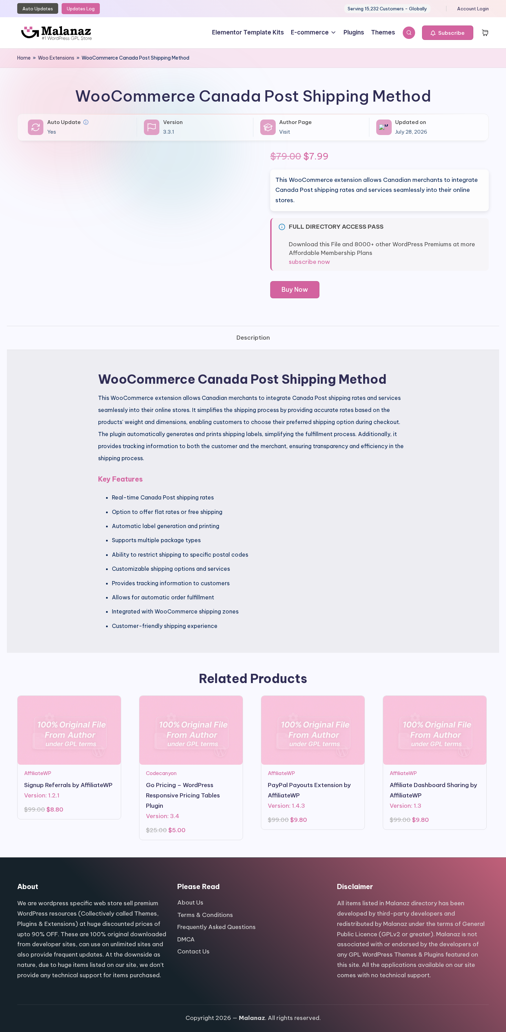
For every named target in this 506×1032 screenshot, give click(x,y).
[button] (447, 32)
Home (24, 58)
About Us (190, 902)
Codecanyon (161, 773)
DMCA (186, 939)
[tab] (253, 338)
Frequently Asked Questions (216, 927)
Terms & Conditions (205, 915)
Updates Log (81, 8)
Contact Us (193, 951)
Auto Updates (37, 8)
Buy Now (295, 289)
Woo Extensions (56, 58)
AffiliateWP (37, 773)
